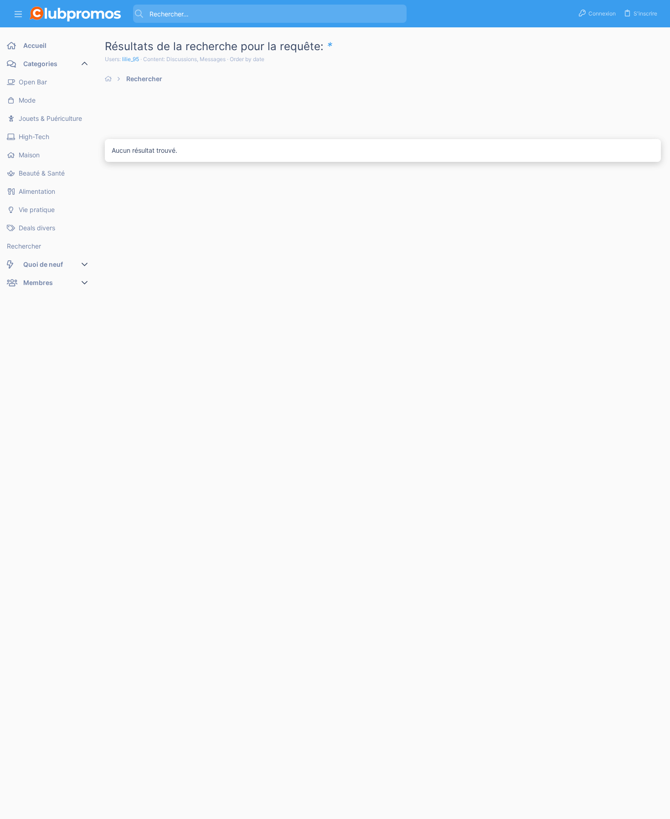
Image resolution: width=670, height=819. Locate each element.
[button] (18, 14)
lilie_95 (130, 59)
